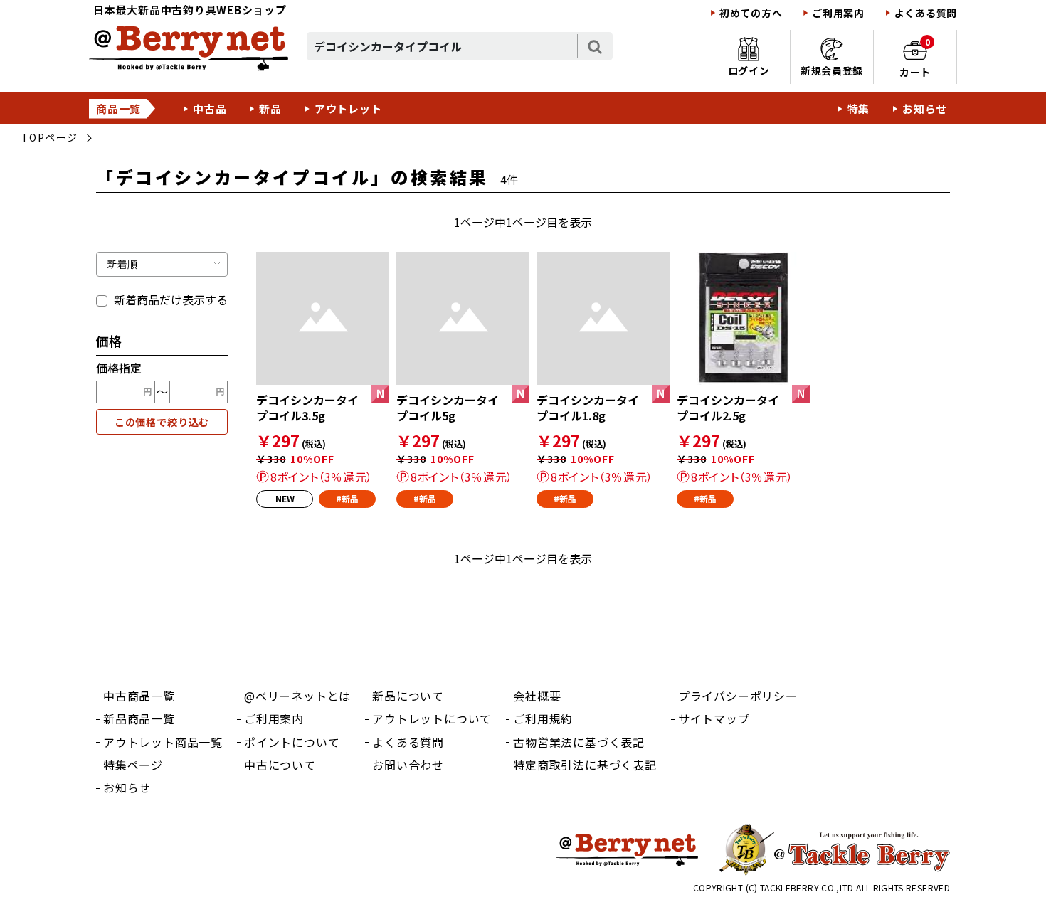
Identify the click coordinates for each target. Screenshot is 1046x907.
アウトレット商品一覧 (163, 742)
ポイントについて (291, 742)
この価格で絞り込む (162, 422)
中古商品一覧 (139, 696)
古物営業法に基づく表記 (579, 742)
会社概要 (537, 696)
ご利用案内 (838, 13)
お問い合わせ (408, 765)
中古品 (209, 108)
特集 (858, 108)
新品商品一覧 (139, 718)
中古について (280, 765)
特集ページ (133, 765)
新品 (270, 108)
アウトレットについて (432, 718)
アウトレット (348, 108)
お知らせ (924, 108)
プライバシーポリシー (738, 696)
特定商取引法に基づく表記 (585, 765)
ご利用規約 (543, 718)
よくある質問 (925, 13)
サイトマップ (714, 718)
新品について (408, 696)
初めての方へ (750, 13)
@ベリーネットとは (297, 696)
